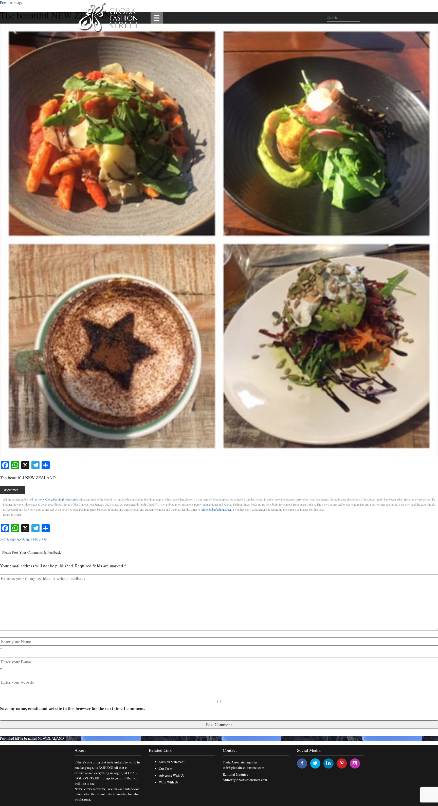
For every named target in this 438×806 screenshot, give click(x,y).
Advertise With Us (171, 775)
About (80, 750)
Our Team (165, 768)
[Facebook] (302, 763)
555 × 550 (39, 539)
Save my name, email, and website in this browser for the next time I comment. (72, 708)
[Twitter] (315, 763)
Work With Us (168, 782)
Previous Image (11, 2)
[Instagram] (355, 763)
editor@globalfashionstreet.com (245, 779)
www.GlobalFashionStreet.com (57, 499)
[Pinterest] (341, 763)
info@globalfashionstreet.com (243, 767)
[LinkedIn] (328, 763)
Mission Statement (172, 761)
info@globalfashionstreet (216, 509)
